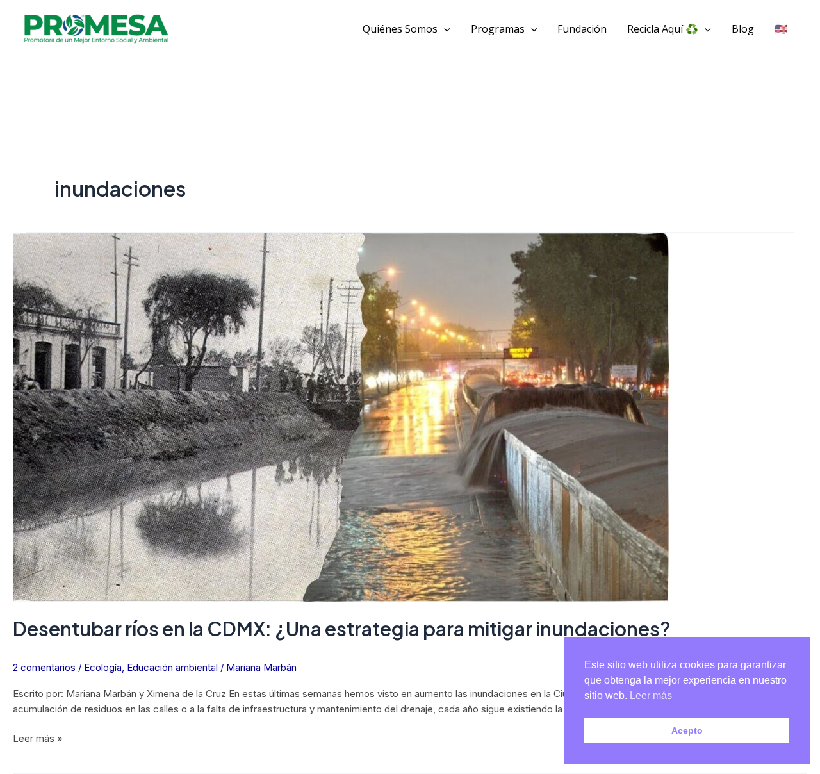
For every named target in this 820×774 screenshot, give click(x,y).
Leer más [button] (651, 695)
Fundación (582, 29)
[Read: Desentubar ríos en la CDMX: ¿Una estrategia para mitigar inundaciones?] (341, 417)
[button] (444, 29)
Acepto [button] (687, 730)
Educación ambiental (172, 667)
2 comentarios (44, 667)
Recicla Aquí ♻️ (662, 29)
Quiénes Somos (400, 29)
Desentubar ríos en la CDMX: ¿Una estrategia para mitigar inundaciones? (342, 628)
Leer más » (38, 738)
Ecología (103, 667)
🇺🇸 (781, 29)
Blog (743, 29)
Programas (498, 29)
